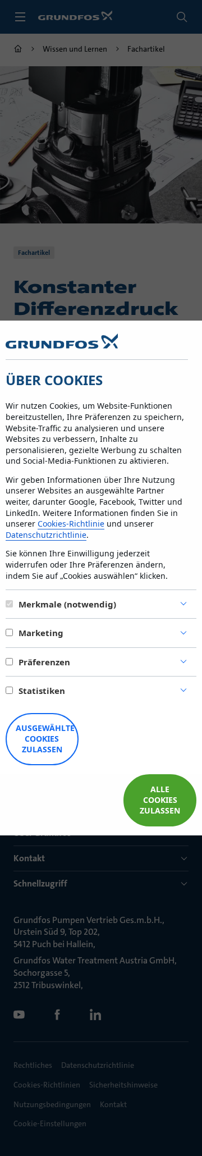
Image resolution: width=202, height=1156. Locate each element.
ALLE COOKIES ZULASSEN (160, 800)
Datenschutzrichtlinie (46, 534)
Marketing (41, 632)
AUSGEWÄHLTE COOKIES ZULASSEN (45, 739)
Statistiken (42, 690)
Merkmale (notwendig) (67, 604)
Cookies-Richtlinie (71, 523)
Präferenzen (44, 662)
